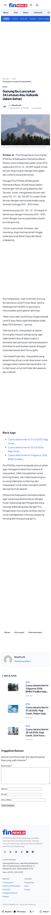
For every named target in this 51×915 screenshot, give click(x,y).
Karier (26, 886)
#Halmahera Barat (35, 632)
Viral (16, 12)
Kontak (27, 889)
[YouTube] (27, 852)
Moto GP (23, 19)
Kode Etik (6, 889)
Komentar (6, 765)
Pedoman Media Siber (11, 886)
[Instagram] (16, 852)
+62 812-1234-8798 (15, 872)
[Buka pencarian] (31, 5)
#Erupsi (7, 632)
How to (15, 19)
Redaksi (6, 896)
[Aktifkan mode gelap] (37, 5)
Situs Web (6, 799)
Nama (4, 788)
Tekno (25, 12)
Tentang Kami (8, 882)
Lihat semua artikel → (22, 661)
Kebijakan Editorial (10, 893)
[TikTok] (21, 852)
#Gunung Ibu (19, 632)
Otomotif (38, 12)
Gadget (33, 19)
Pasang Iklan (29, 882)
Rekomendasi (43, 19)
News (5, 12)
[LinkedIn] (32, 852)
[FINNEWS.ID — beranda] (18, 5)
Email (4, 794)
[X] (10, 852)
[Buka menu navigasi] (5, 5)
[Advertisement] (25, 48)
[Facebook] (5, 852)
